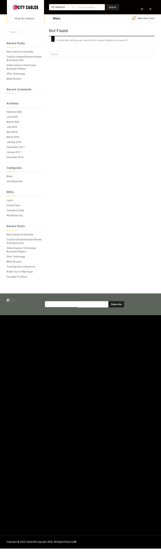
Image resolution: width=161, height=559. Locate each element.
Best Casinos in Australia (20, 51)
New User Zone (146, 18)
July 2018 (12, 127)
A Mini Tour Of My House (20, 271)
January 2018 (14, 142)
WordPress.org (15, 215)
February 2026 (14, 112)
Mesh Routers (14, 78)
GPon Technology (16, 73)
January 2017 (14, 152)
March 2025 (13, 122)
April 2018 (12, 132)
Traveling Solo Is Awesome (21, 266)
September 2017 (16, 147)
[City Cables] (25, 6)
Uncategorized (14, 181)
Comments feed (15, 210)
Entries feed (13, 205)
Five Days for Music (17, 276)
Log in (10, 200)
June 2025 (12, 117)
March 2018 (13, 137)
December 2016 (15, 157)
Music (10, 176)
